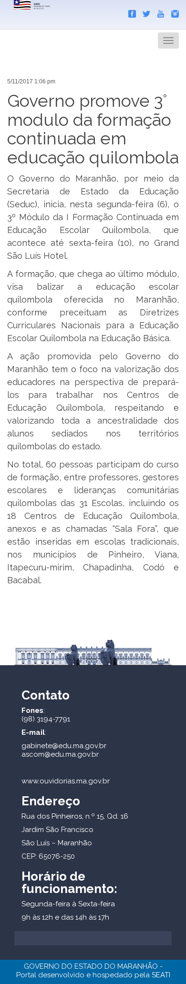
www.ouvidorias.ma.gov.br (65, 781)
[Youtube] (158, 12)
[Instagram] (172, 12)
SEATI (161, 975)
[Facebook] (130, 12)
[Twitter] (144, 12)
